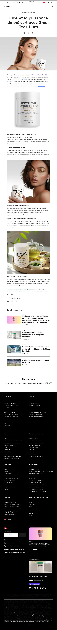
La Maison (32, 478)
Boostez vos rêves (35, 445)
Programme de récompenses (37, 412)
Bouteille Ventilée (9, 487)
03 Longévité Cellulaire (36, 487)
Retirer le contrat (9, 514)
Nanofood (7, 449)
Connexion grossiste (35, 414)
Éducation (7, 469)
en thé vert (41, 86)
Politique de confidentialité (12, 504)
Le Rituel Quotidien (9, 480)
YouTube (31, 502)
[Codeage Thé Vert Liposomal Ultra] (28, 110)
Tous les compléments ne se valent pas (41, 471)
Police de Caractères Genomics (38, 491)
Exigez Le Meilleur (34, 469)
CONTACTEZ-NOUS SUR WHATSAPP (15, 549)
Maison (6, 401)
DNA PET (6, 454)
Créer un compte (34, 403)
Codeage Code (33, 447)
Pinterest (32, 513)
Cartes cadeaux (9, 445)
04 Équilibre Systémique (36, 489)
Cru (5, 423)
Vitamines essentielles (11, 405)
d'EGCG (24, 79)
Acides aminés (8, 425)
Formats (6, 489)
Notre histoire (33, 438)
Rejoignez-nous (31, 2)
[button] (6, 2)
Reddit (31, 515)
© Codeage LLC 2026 (28, 625)
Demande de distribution (11, 458)
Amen (5, 447)
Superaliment (8, 421)
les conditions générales (44, 621)
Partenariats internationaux (12, 456)
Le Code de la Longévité (36, 480)
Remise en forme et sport (11, 416)
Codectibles (7, 473)
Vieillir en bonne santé (11, 414)
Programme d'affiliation (36, 416)
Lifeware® (32, 449)
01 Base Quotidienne (35, 482)
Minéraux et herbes (10, 412)
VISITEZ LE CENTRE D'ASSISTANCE (15, 552)
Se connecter (38, 2)
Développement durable (36, 456)
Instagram (32, 504)
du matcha (10, 81)
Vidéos (6, 471)
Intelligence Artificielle (11, 478)
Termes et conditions (10, 502)
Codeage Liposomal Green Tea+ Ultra (37, 75)
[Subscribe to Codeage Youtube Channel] (5, 529)
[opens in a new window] (52, 6)
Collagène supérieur (10, 403)
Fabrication (32, 454)
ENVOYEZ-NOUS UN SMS (12, 546)
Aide (5, 438)
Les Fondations (8, 482)
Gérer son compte (34, 405)
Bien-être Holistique (35, 473)
